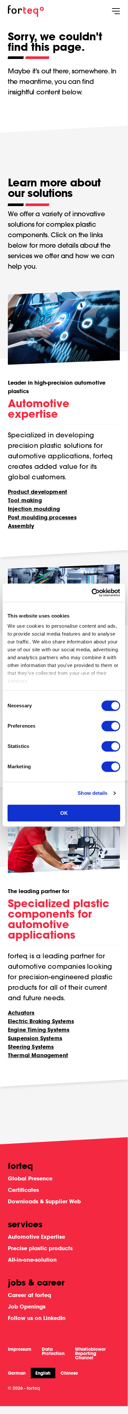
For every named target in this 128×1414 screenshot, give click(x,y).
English (42, 1373)
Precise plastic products (40, 1248)
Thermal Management (38, 1055)
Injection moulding (34, 508)
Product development (37, 491)
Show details (92, 793)
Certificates (23, 1190)
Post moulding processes (42, 517)
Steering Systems (31, 1046)
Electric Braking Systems (41, 1021)
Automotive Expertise (36, 1236)
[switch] (110, 726)
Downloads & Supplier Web (44, 1201)
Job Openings (27, 1306)
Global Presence (30, 1178)
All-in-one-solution (32, 1259)
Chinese (69, 1373)
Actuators (21, 1012)
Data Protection (53, 1351)
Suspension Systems (35, 1038)
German (17, 1373)
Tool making (25, 500)
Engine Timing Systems (38, 1029)
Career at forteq (29, 1295)
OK (64, 813)
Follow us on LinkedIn (36, 1318)
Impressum (19, 1349)
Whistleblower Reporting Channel (90, 1353)
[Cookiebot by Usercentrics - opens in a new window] (92, 592)
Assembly (21, 525)
